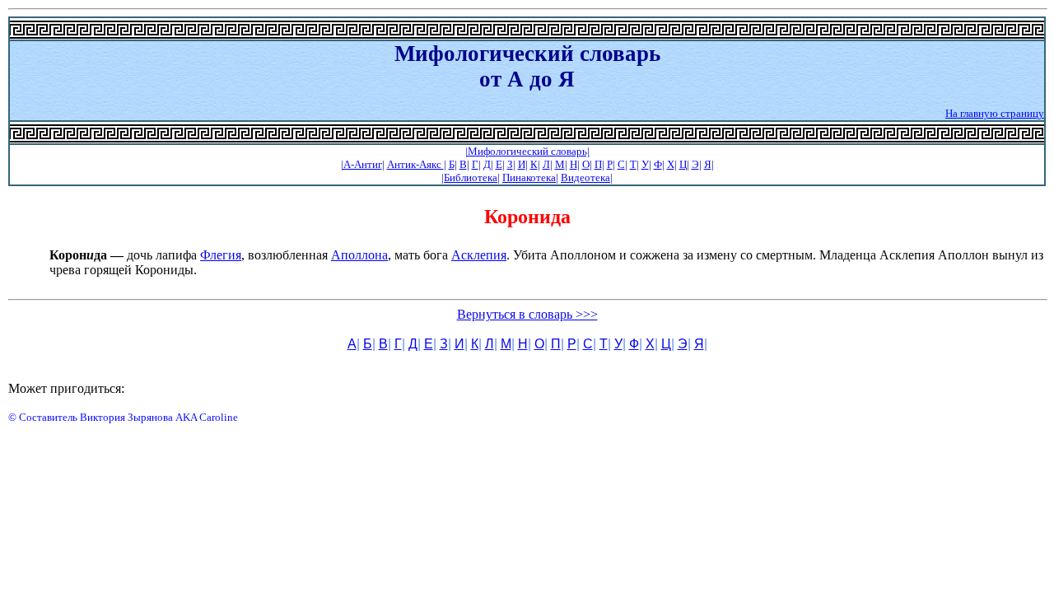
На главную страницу (994, 113)
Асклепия (478, 255)
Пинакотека (529, 177)
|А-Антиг (361, 164)
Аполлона (359, 255)
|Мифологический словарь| (527, 151)
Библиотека (470, 177)
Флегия (220, 255)
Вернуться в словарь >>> (527, 314)
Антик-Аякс (415, 164)
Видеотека (585, 177)
